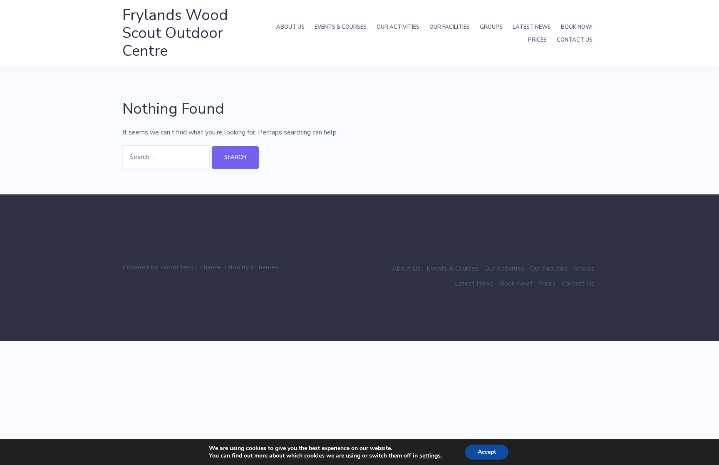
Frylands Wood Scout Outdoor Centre (175, 33)
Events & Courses (341, 27)
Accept (487, 452)
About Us (290, 27)
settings (430, 456)
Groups (491, 27)
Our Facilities (449, 27)
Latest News (532, 27)
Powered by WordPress (157, 267)
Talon (231, 267)
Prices (537, 40)
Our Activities (398, 27)
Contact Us (575, 40)
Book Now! (577, 27)
